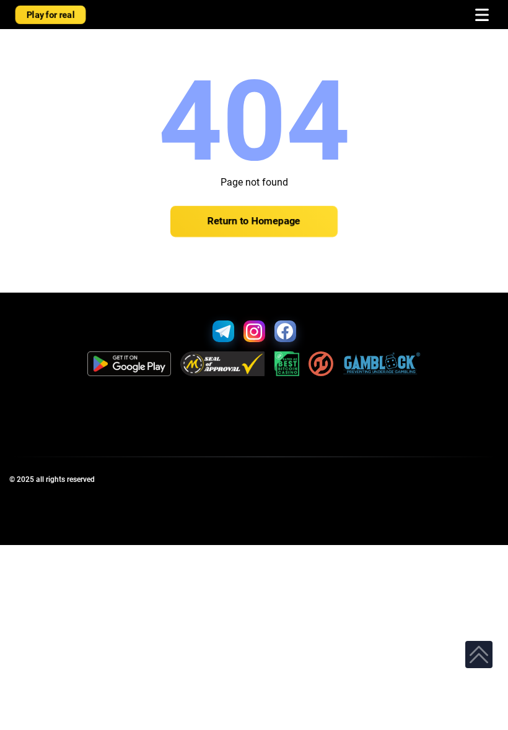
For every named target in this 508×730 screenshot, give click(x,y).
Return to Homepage (254, 221)
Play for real (50, 14)
